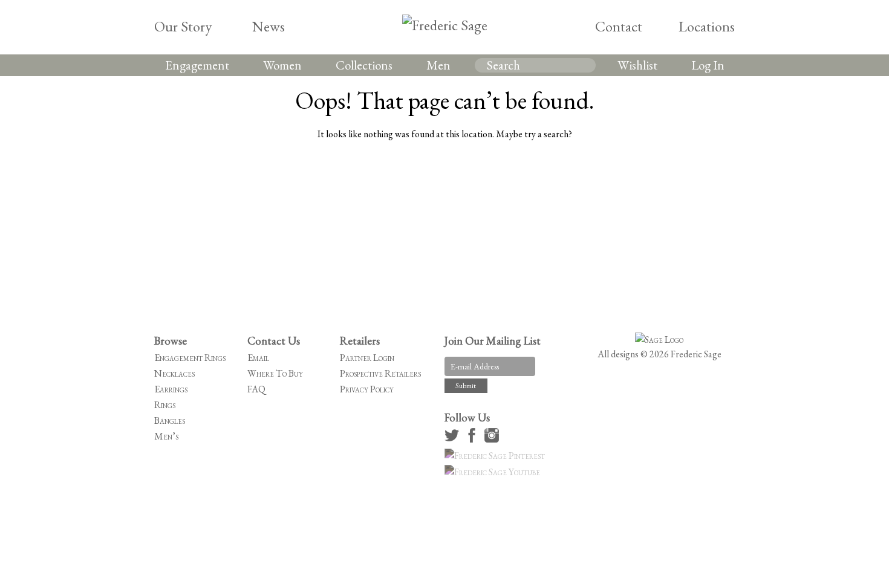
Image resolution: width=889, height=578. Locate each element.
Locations (707, 26)
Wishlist (637, 65)
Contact (618, 26)
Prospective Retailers (380, 373)
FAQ (256, 389)
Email (258, 357)
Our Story (183, 26)
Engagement (197, 65)
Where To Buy (275, 373)
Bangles (169, 420)
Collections (364, 65)
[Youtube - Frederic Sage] (494, 472)
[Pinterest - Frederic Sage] (496, 455)
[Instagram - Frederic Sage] (493, 439)
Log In (708, 65)
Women (282, 65)
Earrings (170, 389)
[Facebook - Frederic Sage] (473, 439)
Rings (164, 404)
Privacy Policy (367, 389)
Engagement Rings (190, 357)
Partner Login (367, 357)
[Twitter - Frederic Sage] (453, 439)
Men (438, 65)
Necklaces (174, 373)
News (268, 26)
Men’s (166, 436)
